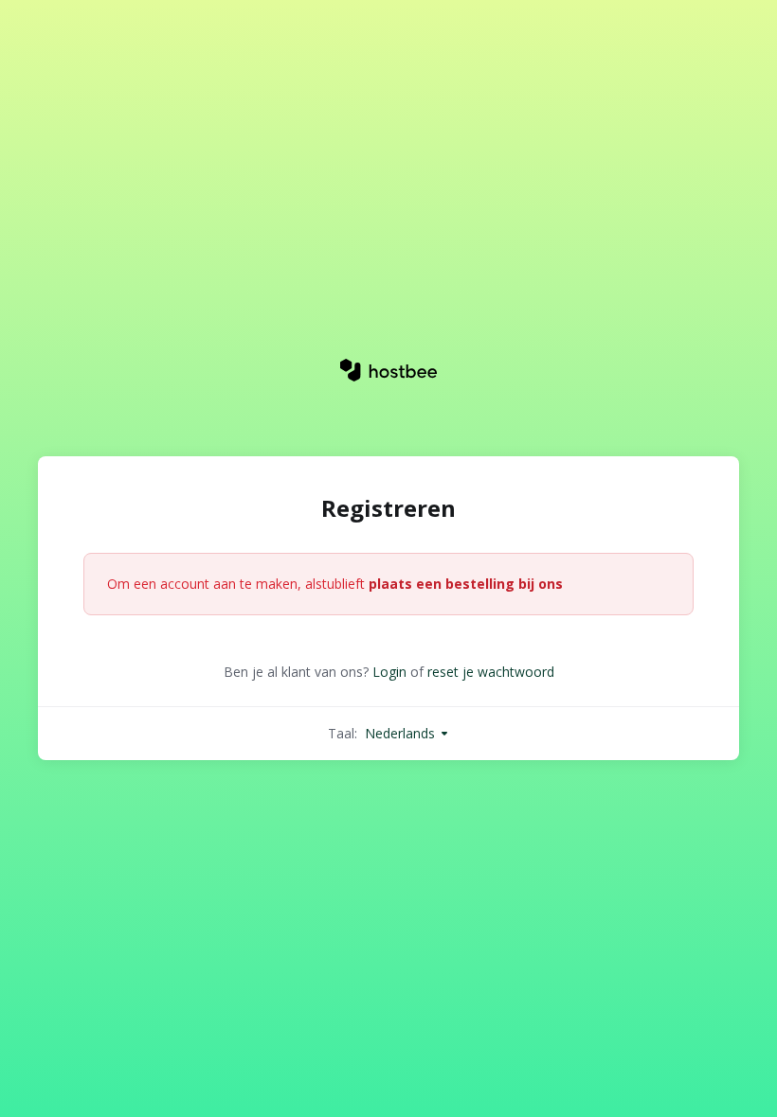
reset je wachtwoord (490, 672)
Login (389, 672)
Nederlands (402, 733)
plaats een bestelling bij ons (466, 584)
